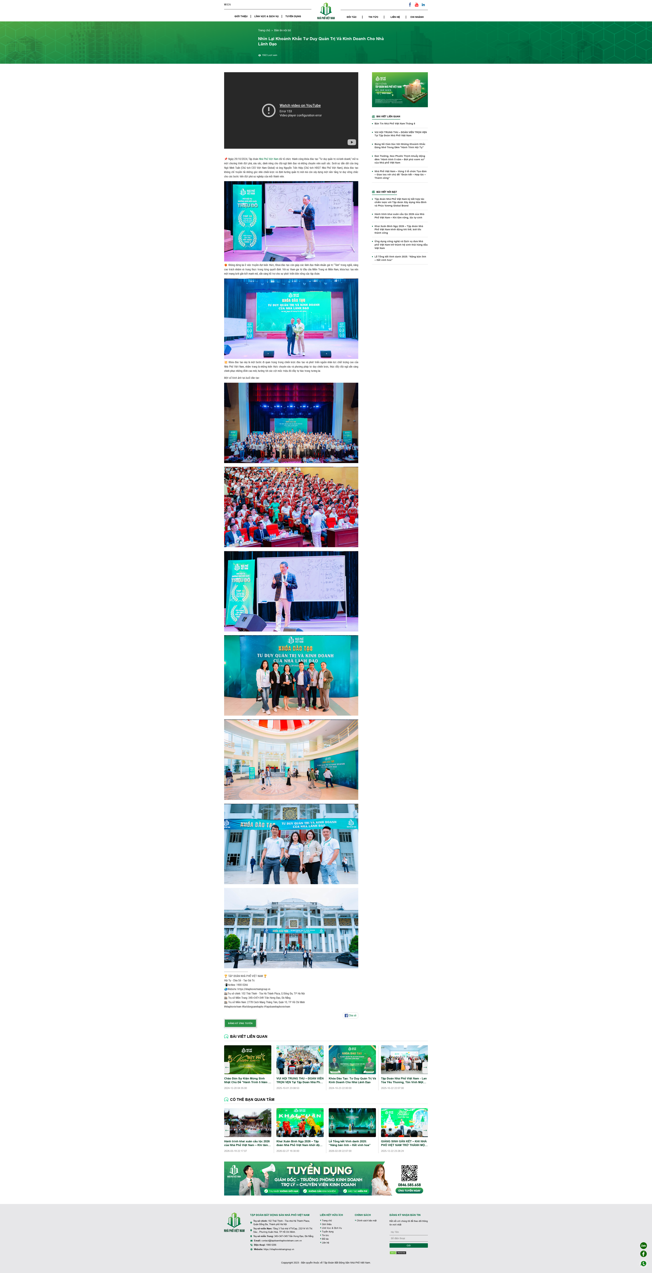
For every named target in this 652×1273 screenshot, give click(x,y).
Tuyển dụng (293, 16)
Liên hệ (395, 17)
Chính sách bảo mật (366, 1220)
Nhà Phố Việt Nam (268, 159)
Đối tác (352, 17)
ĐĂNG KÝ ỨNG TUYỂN (240, 1023)
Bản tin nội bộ (282, 30)
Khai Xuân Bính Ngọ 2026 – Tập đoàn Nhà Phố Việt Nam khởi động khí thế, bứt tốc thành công (399, 229)
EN (229, 4)
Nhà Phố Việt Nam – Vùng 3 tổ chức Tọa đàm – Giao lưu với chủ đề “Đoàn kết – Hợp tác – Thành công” (401, 174)
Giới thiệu (241, 16)
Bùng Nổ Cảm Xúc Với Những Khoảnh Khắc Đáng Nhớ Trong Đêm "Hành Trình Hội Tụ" (400, 146)
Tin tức (373, 17)
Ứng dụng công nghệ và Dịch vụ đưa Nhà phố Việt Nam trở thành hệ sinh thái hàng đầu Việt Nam (401, 244)
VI (225, 4)
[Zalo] (643, 1245)
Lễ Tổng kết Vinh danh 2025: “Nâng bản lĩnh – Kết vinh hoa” (400, 258)
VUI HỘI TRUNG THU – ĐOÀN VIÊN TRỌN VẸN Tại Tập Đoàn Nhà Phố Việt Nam (401, 134)
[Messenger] (643, 1253)
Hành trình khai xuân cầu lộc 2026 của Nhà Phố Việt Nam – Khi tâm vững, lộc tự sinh (399, 216)
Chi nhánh (417, 17)
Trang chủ (264, 30)
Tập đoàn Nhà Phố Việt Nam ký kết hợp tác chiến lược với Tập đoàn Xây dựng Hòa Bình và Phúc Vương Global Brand (401, 202)
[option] (248, 1067)
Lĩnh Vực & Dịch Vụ (266, 16)
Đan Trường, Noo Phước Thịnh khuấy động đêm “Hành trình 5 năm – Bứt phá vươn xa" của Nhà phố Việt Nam (400, 159)
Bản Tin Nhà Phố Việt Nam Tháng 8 (395, 123)
